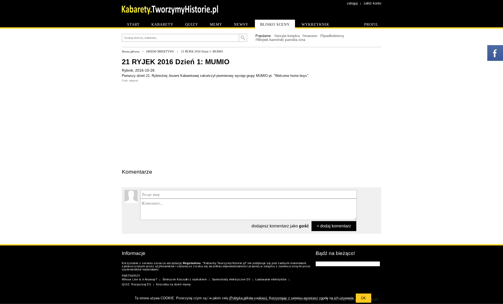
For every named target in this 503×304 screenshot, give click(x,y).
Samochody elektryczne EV (231, 279)
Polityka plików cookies (248, 298)
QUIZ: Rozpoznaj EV (136, 284)
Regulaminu (192, 263)
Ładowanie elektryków (270, 279)
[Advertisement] (161, 129)
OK (363, 298)
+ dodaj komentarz (334, 226)
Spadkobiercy (333, 36)
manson (310, 36)
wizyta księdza (288, 36)
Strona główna (130, 51)
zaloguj (352, 3)
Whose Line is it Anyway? (139, 279)
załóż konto (372, 3)
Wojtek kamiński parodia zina (281, 40)
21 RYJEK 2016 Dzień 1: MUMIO (202, 51)
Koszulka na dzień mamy (173, 284)
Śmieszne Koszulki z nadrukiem (184, 279)
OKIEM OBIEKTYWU (160, 51)
